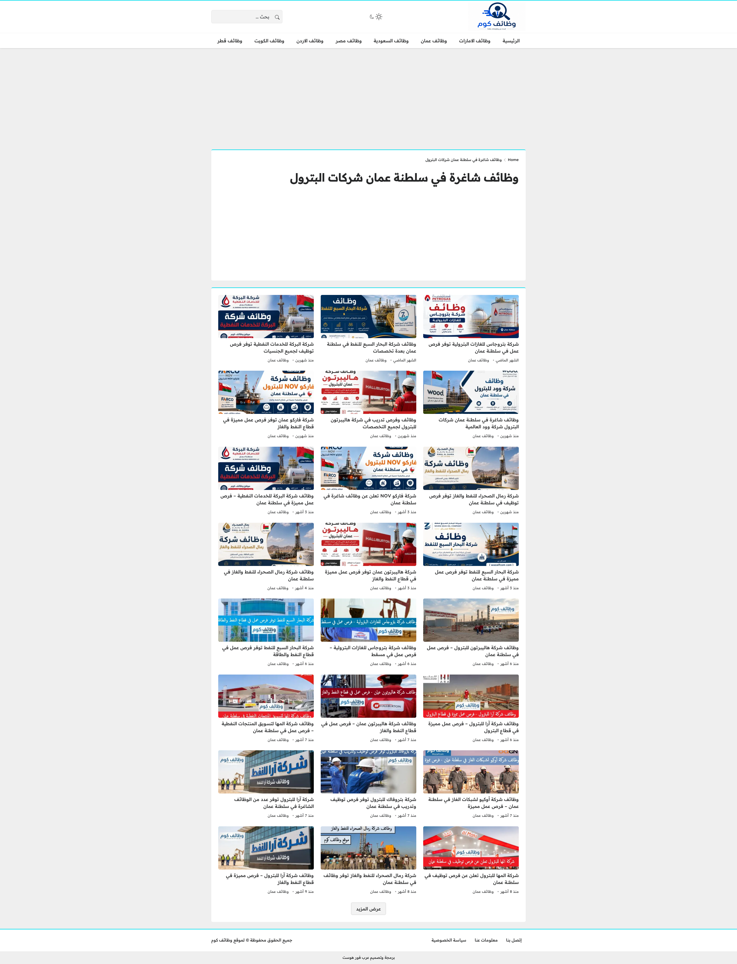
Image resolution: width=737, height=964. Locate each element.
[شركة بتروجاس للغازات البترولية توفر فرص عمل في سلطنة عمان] (471, 329)
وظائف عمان (478, 360)
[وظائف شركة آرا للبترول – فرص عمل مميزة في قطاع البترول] (471, 709)
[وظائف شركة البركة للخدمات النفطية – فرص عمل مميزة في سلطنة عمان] (266, 481)
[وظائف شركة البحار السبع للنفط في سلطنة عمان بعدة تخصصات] (368, 329)
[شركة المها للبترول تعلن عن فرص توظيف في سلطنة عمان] (471, 860)
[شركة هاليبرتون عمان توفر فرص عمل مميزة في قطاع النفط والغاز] (368, 557)
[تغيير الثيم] (375, 16)
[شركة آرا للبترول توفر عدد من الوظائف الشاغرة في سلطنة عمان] (266, 784)
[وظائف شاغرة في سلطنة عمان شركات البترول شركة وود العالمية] (471, 405)
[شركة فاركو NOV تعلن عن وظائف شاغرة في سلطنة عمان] (368, 481)
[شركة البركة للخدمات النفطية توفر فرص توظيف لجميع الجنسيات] (266, 329)
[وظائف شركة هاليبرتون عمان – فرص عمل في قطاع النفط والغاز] (368, 709)
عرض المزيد (368, 909)
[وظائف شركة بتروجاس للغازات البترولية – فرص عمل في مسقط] (368, 633)
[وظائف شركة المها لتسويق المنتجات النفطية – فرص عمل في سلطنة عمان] (266, 709)
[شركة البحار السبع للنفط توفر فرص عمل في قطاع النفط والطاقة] (266, 633)
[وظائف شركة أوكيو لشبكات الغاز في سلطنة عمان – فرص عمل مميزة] (471, 784)
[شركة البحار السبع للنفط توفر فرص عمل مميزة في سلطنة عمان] (471, 557)
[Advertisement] (368, 95)
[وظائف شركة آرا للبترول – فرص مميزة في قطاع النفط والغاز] (266, 860)
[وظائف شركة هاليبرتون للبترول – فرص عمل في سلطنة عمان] (471, 633)
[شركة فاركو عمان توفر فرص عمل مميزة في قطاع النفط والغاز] (266, 405)
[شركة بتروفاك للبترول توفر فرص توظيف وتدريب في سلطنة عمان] (368, 784)
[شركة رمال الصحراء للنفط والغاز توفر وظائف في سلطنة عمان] (368, 860)
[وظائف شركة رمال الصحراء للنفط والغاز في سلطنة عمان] (266, 557)
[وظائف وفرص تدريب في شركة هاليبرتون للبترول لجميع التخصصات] (368, 405)
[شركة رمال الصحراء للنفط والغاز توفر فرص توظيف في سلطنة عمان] (471, 481)
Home (513, 159)
